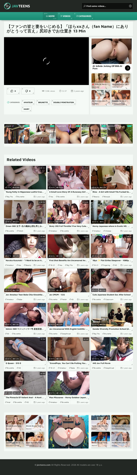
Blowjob (107, 197)
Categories (85, 16)
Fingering (106, 265)
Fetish (20, 231)
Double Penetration (63, 102)
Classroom (109, 299)
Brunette (43, 102)
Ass (51, 197)
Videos (66, 16)
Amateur (28, 102)
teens (21, 6)
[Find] (130, 6)
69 (8, 334)
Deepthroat (66, 334)
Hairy (26, 109)
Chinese (108, 231)
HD (116, 265)
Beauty (96, 197)
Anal (8, 402)
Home (51, 16)
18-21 (52, 265)
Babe (20, 299)
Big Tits (10, 197)
